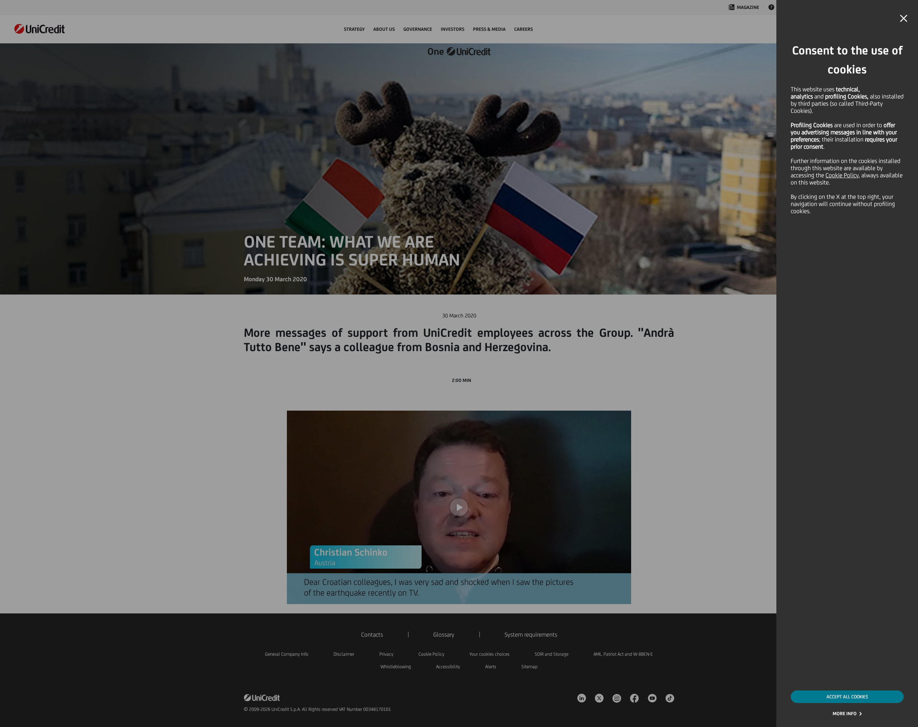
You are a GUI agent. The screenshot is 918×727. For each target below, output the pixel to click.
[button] (903, 18)
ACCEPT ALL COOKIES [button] (847, 696)
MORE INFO (845, 713)
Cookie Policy (841, 175)
